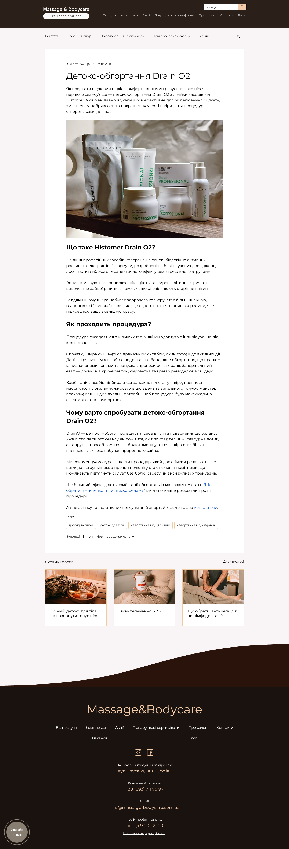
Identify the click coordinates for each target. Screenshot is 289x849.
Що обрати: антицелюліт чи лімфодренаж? (212, 613)
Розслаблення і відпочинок (123, 36)
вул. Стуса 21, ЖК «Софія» (144, 771)
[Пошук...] (242, 7)
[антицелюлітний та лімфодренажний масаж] (213, 587)
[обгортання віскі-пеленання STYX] (144, 587)
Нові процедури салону (171, 36)
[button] (239, 36)
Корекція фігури (81, 36)
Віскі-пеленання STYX (140, 611)
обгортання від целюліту (150, 525)
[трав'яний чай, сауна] (75, 587)
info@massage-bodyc (132, 807)
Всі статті (52, 36)
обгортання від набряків (196, 525)
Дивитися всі (233, 561)
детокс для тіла (112, 525)
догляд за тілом (81, 525)
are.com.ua (168, 807)
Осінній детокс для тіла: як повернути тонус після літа (75, 613)
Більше (204, 36)
